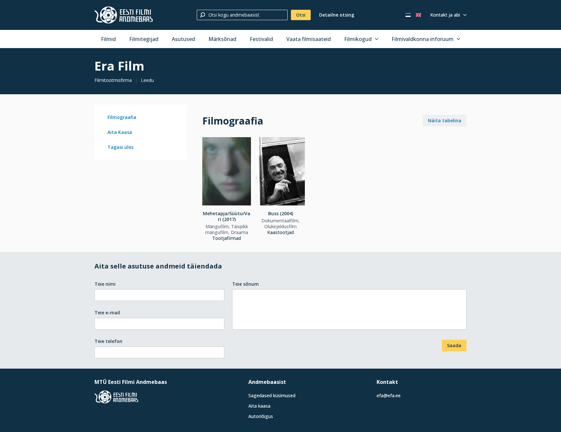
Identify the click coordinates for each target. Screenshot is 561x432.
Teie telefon (108, 341)
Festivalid (261, 39)
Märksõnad (222, 39)
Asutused (183, 39)
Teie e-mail (107, 312)
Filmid (108, 39)
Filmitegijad (143, 39)
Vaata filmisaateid (308, 39)
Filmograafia (121, 117)
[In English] (418, 15)
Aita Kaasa (119, 132)
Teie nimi (105, 284)
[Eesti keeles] (408, 15)
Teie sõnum (245, 284)
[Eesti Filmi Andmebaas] (123, 15)
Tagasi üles (120, 147)
